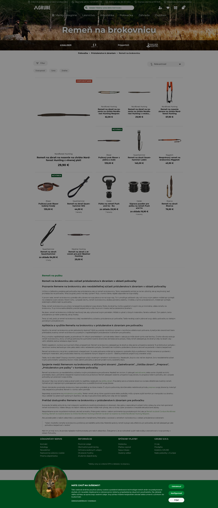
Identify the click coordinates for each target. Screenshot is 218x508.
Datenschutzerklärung (79, 501)
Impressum (92, 501)
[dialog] (109, 254)
